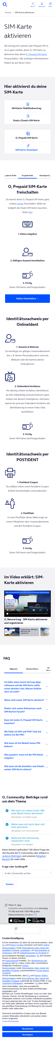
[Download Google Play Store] (36, 920)
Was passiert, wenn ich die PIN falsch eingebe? (23, 756)
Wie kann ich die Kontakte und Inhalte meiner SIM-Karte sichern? (24, 768)
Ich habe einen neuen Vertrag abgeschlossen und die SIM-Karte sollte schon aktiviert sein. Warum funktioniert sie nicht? (23, 686)
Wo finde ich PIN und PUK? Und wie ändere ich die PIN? (22, 733)
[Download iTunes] (16, 920)
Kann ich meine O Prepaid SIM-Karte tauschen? (23, 721)
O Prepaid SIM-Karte (36, 54)
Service (8, 12)
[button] (35, 914)
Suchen (9, 884)
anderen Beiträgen (12, 856)
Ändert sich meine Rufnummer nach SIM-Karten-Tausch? (22, 710)
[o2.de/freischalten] (27, 224)
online (20, 203)
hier (30, 212)
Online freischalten (26, 298)
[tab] (27, 175)
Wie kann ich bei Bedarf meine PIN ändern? (22, 744)
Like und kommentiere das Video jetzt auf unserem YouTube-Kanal (27, 592)
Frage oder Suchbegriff (15, 866)
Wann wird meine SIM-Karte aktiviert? (24, 700)
